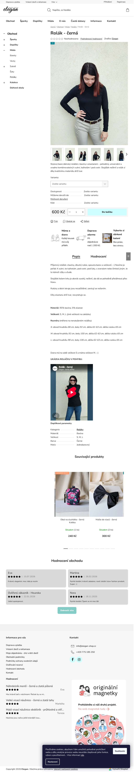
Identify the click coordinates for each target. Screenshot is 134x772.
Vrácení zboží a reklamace (36, 2)
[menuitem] (10, 21)
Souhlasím (120, 751)
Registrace (121, 2)
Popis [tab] (76, 256)
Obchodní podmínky (15, 657)
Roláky (13, 77)
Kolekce (14, 82)
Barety (13, 55)
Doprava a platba (13, 2)
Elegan (115, 38)
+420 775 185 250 (85, 652)
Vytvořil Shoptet (120, 769)
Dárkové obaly (17, 87)
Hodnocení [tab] (98, 256)
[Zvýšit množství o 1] (83, 212)
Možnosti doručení (59, 199)
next (126, 509)
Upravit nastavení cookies (66, 769)
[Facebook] (73, 660)
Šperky (13, 39)
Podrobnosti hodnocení (91, 38)
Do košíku (107, 212)
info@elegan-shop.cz (86, 646)
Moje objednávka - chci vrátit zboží (22, 653)
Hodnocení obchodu (67, 560)
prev (53, 509)
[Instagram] (79, 660)
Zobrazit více (67, 610)
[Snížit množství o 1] (70, 212)
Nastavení (52, 761)
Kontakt (9, 672)
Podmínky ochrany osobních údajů (22, 661)
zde (82, 755)
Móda (12, 50)
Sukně (13, 66)
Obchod (12, 34)
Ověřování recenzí (14, 664)
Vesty (12, 61)
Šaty (12, 71)
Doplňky (14, 44)
